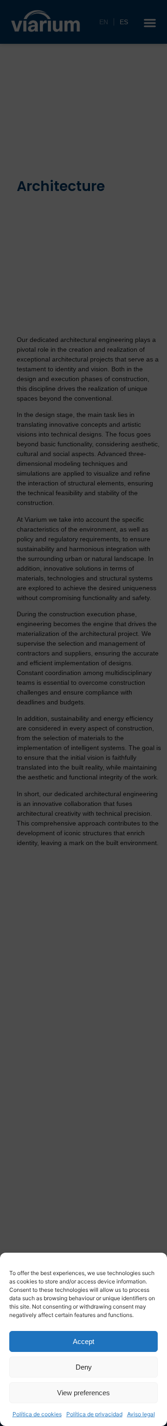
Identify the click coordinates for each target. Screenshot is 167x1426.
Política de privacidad (94, 1414)
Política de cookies (37, 1414)
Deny (84, 1367)
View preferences (83, 1393)
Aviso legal (141, 1414)
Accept (83, 1341)
